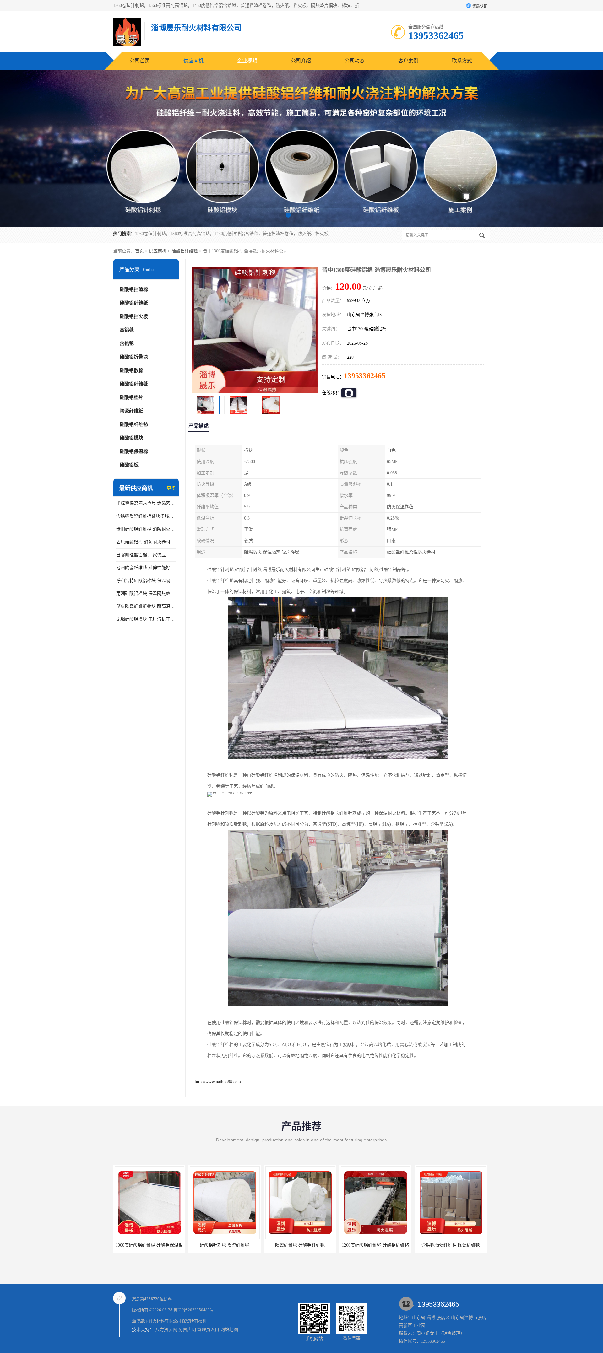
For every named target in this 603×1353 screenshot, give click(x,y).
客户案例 (408, 60)
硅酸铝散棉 (131, 370)
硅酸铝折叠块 (134, 356)
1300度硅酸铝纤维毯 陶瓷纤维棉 (450, 1245)
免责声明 (187, 1329)
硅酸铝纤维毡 (134, 424)
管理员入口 (208, 1329)
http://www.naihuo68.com (218, 1082)
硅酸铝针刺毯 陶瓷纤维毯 (149, 1245)
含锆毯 (127, 343)
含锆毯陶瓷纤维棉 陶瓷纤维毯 (375, 1245)
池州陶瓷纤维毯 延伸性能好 (143, 567)
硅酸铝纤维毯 (184, 251)
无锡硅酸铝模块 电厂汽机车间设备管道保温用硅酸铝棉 (146, 619)
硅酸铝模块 (131, 437)
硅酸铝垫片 (131, 397)
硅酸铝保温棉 (134, 451)
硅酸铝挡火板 (134, 316)
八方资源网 (166, 1329)
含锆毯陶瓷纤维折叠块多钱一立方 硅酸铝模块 (146, 516)
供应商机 (193, 60)
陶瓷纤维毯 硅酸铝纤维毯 (224, 1245)
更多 (171, 488)
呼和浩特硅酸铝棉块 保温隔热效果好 (146, 580)
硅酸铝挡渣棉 (134, 289)
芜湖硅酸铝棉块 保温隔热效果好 (146, 593)
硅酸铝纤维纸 (134, 302)
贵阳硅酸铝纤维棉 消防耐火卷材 (146, 529)
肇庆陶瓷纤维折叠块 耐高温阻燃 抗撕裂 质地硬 (146, 606)
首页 (139, 251)
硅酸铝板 (129, 464)
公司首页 (140, 60)
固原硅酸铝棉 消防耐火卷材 (143, 542)
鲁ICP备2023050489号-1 (195, 1309)
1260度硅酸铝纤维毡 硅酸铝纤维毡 (300, 1245)
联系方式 (462, 60)
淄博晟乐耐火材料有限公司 (156, 1320)
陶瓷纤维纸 (131, 410)
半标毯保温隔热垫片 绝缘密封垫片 (146, 503)
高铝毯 (127, 329)
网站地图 (229, 1329)
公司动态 (355, 60)
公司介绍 (301, 60)
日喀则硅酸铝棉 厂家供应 (141, 555)
